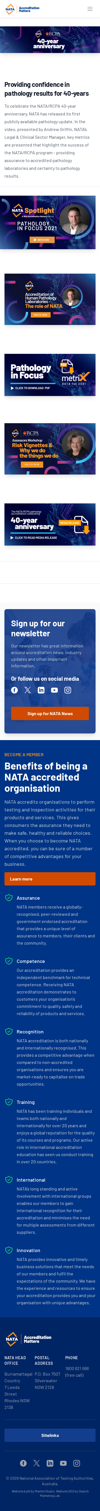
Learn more (21, 878)
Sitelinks (50, 1435)
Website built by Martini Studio (33, 1491)
